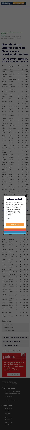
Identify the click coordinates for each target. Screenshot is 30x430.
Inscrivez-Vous (15, 224)
